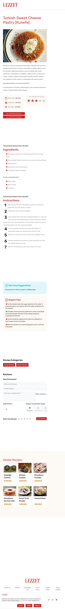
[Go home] (32, 580)
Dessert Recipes (22, 365)
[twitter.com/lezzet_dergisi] (56, 600)
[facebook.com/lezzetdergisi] (48, 600)
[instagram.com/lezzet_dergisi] (52, 600)
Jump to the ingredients (15, 113)
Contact (17, 587)
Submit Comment (41, 418)
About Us (7, 587)
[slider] (36, 101)
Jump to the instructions (14, 117)
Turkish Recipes (9, 365)
